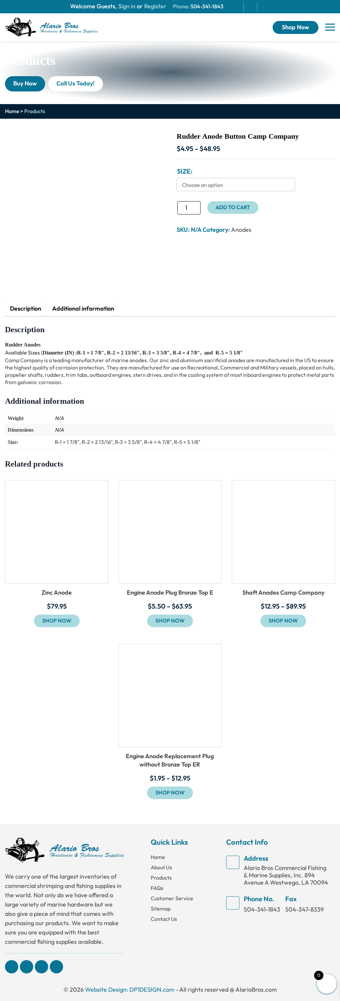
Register (154, 6)
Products (161, 877)
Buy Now (25, 83)
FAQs (157, 888)
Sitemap (161, 908)
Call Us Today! (75, 83)
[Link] (51, 26)
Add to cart (232, 207)
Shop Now (295, 27)
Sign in (126, 6)
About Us (161, 867)
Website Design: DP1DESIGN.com (129, 990)
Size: (185, 171)
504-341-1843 (207, 6)
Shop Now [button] (56, 621)
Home (12, 111)
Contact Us (164, 919)
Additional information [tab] (83, 309)
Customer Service (172, 898)
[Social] (11, 966)
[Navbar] (330, 27)
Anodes (241, 230)
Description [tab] (25, 309)
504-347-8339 (304, 910)
